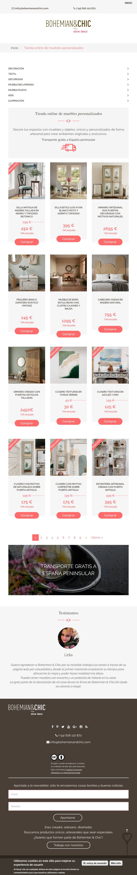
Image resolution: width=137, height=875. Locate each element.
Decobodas (15, 79)
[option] (68, 658)
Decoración (16, 68)
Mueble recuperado (21, 84)
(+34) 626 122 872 (86, 8)
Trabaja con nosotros (68, 845)
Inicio (14, 48)
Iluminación (16, 100)
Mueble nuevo (17, 90)
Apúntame (67, 817)
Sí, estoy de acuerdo (95, 863)
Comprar (27, 242)
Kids (11, 95)
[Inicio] (68, 26)
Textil (12, 74)
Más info (116, 863)
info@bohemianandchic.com (31, 8)
